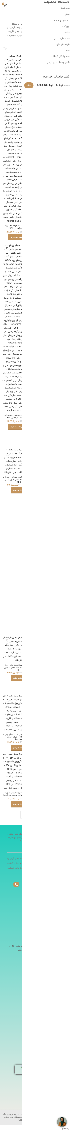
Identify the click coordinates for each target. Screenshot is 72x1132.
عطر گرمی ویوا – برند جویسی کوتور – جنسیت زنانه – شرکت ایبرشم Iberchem (19, 794)
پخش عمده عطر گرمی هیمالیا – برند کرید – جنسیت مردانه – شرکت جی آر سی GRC (19, 480)
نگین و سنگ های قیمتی (58, 62)
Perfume (65, 9)
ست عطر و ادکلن (61, 38)
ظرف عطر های (62, 44)
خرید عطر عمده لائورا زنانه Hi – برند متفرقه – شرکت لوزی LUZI (19, 227)
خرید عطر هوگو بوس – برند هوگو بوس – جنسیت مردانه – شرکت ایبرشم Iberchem (19, 737)
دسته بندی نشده (61, 20)
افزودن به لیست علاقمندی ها (7, 59)
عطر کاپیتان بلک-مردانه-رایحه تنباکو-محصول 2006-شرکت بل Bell (18, 416)
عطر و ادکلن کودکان (60, 56)
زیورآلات (65, 26)
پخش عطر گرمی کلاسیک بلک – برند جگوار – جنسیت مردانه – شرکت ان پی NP (19, 667)
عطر (67, 50)
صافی (29, 85)
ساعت (66, 32)
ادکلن (66, 15)
